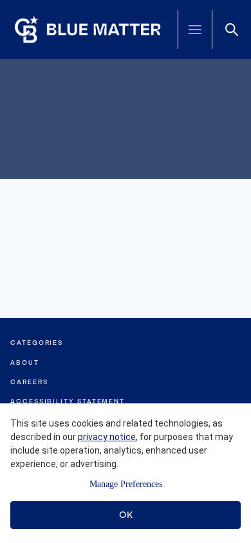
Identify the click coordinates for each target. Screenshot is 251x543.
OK (126, 514)
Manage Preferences (125, 484)
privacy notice (107, 437)
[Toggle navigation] (195, 29)
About (24, 362)
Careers (29, 382)
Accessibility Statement (67, 401)
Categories (36, 342)
